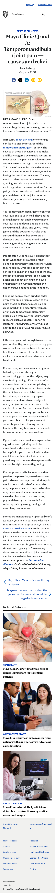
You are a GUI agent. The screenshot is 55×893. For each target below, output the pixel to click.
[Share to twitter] (20, 79)
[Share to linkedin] (27, 79)
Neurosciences (10, 863)
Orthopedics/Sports (39, 857)
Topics (33, 869)
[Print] (40, 79)
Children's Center (37, 863)
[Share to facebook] (14, 79)
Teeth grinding (24, 139)
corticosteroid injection (17, 528)
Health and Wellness (39, 852)
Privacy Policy (7, 885)
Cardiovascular (10, 852)
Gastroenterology (11, 857)
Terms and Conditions (9, 881)
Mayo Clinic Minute (39, 846)
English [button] (29, 4)
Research (34, 840)
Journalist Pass (45, 4)
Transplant (8, 869)
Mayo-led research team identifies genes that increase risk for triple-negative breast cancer (27, 594)
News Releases (10, 840)
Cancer (6, 846)
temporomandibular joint (17, 147)
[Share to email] (33, 79)
